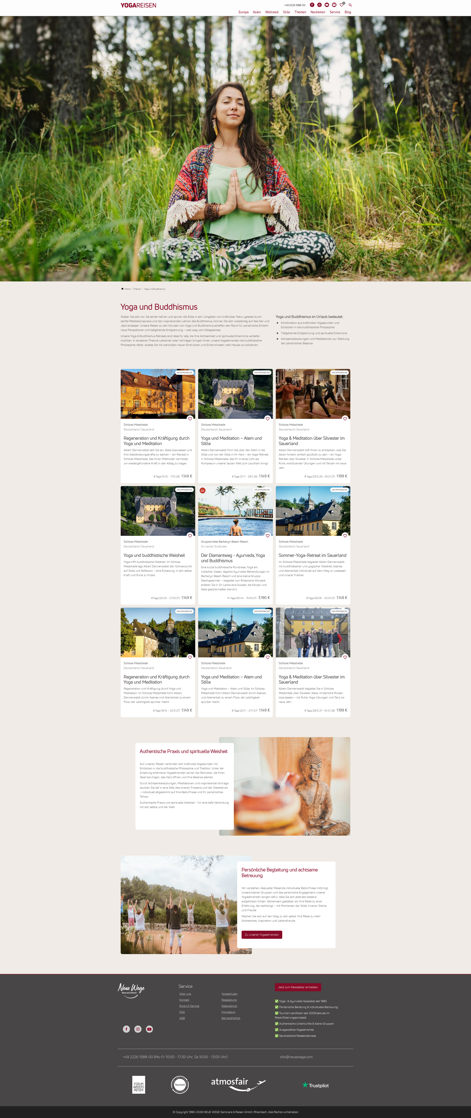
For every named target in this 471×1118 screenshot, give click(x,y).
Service (335, 12)
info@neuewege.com (296, 1057)
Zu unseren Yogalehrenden (262, 934)
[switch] (190, 419)
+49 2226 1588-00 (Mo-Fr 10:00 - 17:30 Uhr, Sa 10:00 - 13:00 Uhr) (175, 1057)
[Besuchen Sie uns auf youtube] (149, 1029)
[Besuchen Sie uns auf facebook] (126, 1029)
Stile (286, 12)
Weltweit (272, 12)
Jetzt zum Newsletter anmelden (298, 987)
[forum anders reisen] (138, 1085)
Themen (300, 12)
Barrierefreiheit (231, 1018)
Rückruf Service (189, 1006)
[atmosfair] (238, 1084)
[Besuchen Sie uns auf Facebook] (312, 5)
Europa (244, 12)
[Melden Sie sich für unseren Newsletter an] (334, 5)
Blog (348, 12)
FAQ (182, 1012)
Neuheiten (318, 12)
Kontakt (184, 999)
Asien (257, 12)
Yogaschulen (230, 993)
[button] (203, 490)
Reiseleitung (229, 999)
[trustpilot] (315, 1084)
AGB (182, 1018)
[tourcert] (179, 1085)
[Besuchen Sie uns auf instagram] (137, 1029)
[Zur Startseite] (138, 11)
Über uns (185, 993)
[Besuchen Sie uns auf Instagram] (319, 5)
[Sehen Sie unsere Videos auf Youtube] (327, 5)
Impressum (229, 1012)
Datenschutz (229, 1006)
